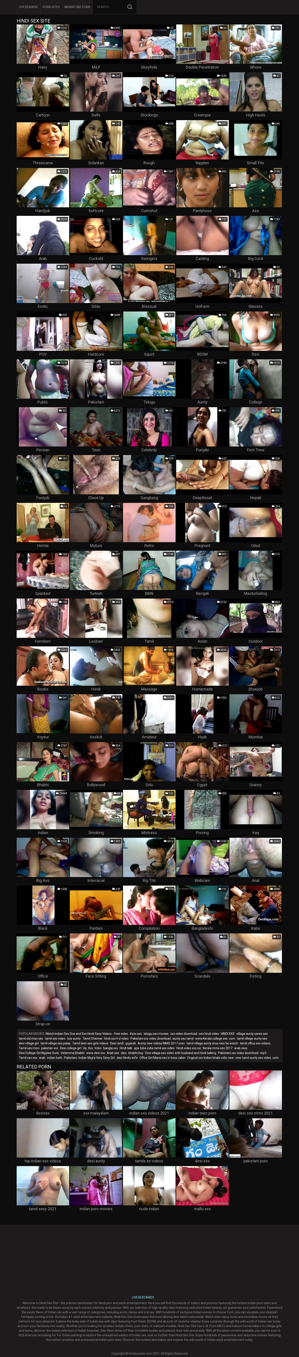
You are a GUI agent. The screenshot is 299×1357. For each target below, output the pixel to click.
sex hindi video (209, 1033)
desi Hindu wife (127, 1057)
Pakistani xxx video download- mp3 (242, 1053)
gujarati (130, 1043)
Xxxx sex (136, 1033)
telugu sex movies (156, 1033)
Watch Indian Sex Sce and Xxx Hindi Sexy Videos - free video (87, 1033)
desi (124, 1053)
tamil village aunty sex (252, 1038)
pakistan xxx (49, 1048)
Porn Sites (51, 7)
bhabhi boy (135, 1053)
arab (42, 1057)
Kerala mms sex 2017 (217, 1048)
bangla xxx (110, 1048)
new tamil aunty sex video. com (257, 1057)
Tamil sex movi (29, 1048)
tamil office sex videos (255, 1043)
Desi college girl (70, 1048)
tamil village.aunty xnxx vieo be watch (212, 1043)
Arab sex (113, 1053)
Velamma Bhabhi (72, 1053)
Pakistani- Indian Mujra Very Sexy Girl (89, 1057)
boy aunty (74, 1038)
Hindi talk (126, 1048)
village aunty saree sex (252, 1033)
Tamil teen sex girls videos (90, 1043)
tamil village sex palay (55, 1043)
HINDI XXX (228, 1033)
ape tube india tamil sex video (154, 1048)
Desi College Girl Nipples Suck (39, 1053)
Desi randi (117, 1043)
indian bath (54, 1057)
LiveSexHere (28, 7)
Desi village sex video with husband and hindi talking (180, 1053)
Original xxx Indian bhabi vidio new (210, 1057)
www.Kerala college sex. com (215, 1038)
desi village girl (29, 1043)
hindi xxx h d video (116, 1038)
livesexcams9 (143, 1297)
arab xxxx (240, 1048)
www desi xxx (95, 1053)
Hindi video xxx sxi (188, 1048)
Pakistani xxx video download (150, 1038)
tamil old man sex (31, 1038)
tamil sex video (55, 1038)
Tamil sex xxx (28, 1057)
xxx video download (183, 1033)
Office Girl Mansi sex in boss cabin (162, 1057)
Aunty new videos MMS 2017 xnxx (161, 1043)
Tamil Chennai (92, 1038)
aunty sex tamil (182, 1038)
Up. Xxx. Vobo (92, 1048)
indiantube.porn (77, 7)
